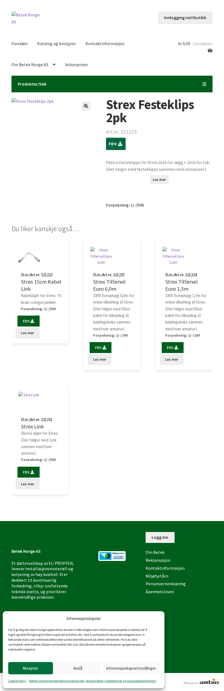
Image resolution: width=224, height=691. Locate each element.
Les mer (159, 179)
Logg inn (160, 537)
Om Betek (155, 552)
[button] (86, 106)
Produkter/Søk (32, 84)
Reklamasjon (158, 560)
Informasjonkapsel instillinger (131, 668)
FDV (113, 143)
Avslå (77, 668)
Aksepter (30, 668)
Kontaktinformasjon (105, 43)
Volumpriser (76, 64)
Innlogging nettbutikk (185, 17)
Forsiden (19, 43)
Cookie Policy (17, 681)
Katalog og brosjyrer (56, 43)
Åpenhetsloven (160, 591)
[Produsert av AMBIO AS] (209, 683)
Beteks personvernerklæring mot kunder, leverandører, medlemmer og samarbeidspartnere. (92, 681)
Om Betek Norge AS (29, 64)
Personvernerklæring (166, 583)
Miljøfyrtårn (157, 576)
